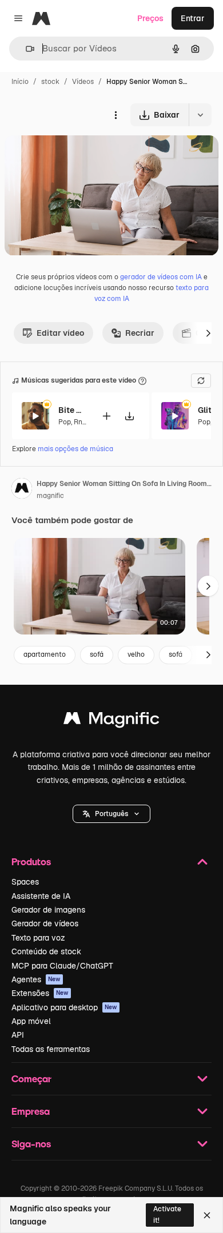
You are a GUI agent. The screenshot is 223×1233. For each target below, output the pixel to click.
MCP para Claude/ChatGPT (62, 966)
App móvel (31, 1021)
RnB (80, 422)
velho (136, 654)
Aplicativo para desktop (64, 1007)
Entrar (193, 18)
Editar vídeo (60, 333)
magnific (50, 495)
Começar (31, 1079)
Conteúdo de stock (46, 951)
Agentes (36, 979)
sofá (96, 654)
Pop (64, 422)
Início (20, 81)
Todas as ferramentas (50, 1049)
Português (111, 813)
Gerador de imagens (48, 910)
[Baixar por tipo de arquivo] (200, 114)
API (17, 1035)
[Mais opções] (115, 114)
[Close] (207, 1215)
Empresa (30, 1111)
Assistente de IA (40, 896)
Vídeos (83, 81)
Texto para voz (38, 938)
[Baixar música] (129, 416)
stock (50, 81)
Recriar (139, 333)
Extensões (40, 993)
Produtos (31, 861)
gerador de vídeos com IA (161, 277)
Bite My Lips (72, 410)
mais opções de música (75, 448)
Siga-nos (31, 1144)
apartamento (44, 654)
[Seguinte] (208, 333)
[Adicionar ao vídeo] (106, 416)
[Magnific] (111, 721)
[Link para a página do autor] (21, 490)
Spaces (25, 882)
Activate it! (167, 1214)
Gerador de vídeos (44, 923)
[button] (111, 814)
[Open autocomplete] (25, 49)
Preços (150, 18)
